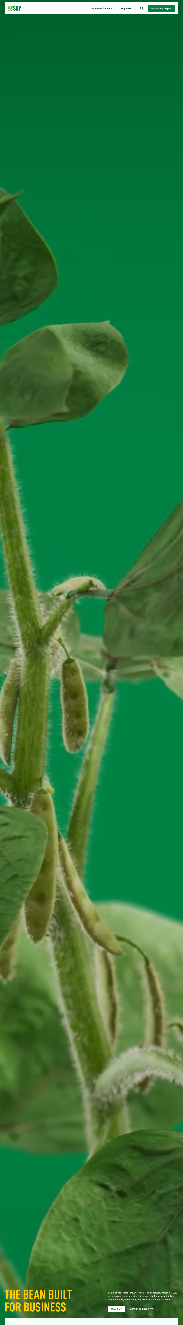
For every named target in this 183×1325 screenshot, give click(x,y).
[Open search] (142, 8)
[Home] (15, 8)
